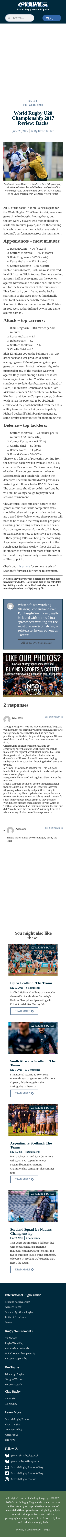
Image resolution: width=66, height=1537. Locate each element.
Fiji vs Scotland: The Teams (31, 983)
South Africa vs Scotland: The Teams (33, 1063)
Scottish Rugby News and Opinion (33, 9)
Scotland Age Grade (33, 105)
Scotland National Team (42, 947)
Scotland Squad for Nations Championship (31, 1231)
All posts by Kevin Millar (36, 642)
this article (23, 566)
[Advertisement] (33, 61)
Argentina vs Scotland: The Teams (31, 1145)
